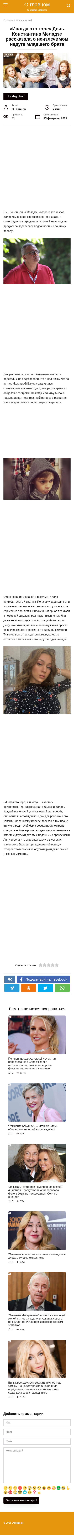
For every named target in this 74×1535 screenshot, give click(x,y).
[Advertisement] (37, 168)
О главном (37, 4)
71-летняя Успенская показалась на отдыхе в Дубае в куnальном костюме (37, 1256)
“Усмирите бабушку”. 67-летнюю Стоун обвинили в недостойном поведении (32, 1127)
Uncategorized (15, 96)
